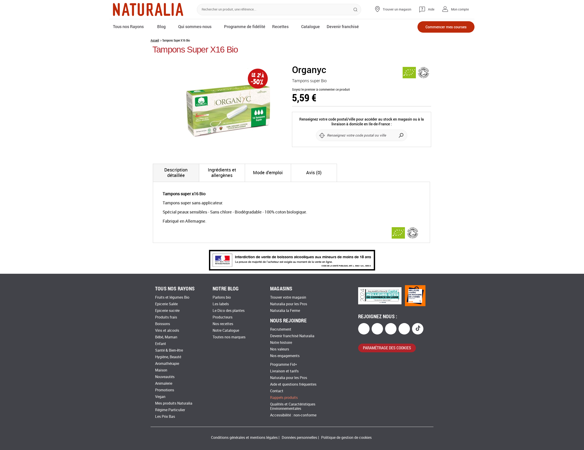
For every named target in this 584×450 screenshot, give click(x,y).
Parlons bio (222, 297)
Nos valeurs (279, 349)
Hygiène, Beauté (168, 357)
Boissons (162, 324)
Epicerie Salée (166, 304)
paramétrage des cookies (387, 347)
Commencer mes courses (446, 26)
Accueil (155, 40)
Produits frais (166, 317)
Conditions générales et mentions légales (244, 437)
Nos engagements (285, 356)
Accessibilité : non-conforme (293, 415)
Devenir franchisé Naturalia (292, 336)
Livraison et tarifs (284, 371)
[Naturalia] (148, 9)
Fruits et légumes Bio (172, 297)
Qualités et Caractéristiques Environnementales (292, 406)
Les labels (221, 304)
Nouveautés (165, 377)
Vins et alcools (167, 330)
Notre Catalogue (226, 330)
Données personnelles (299, 437)
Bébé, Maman (166, 337)
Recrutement (280, 329)
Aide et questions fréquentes (293, 384)
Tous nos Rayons (128, 26)
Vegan (160, 397)
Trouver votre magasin (288, 297)
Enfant (160, 344)
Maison (161, 370)
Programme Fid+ (283, 364)
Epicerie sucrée (167, 310)
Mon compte (460, 9)
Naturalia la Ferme (285, 310)
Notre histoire (281, 342)
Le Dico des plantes (229, 310)
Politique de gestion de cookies (346, 437)
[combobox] (279, 9)
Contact (276, 391)
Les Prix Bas (165, 416)
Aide (431, 9)
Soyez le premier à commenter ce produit (321, 90)
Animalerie (163, 383)
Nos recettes (223, 324)
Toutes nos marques (229, 337)
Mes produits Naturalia (173, 403)
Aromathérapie (167, 363)
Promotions (164, 390)
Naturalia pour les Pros (288, 304)
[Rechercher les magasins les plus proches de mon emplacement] (321, 135)
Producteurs (222, 317)
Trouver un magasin (397, 9)
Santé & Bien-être (169, 350)
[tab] (176, 173)
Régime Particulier (170, 410)
